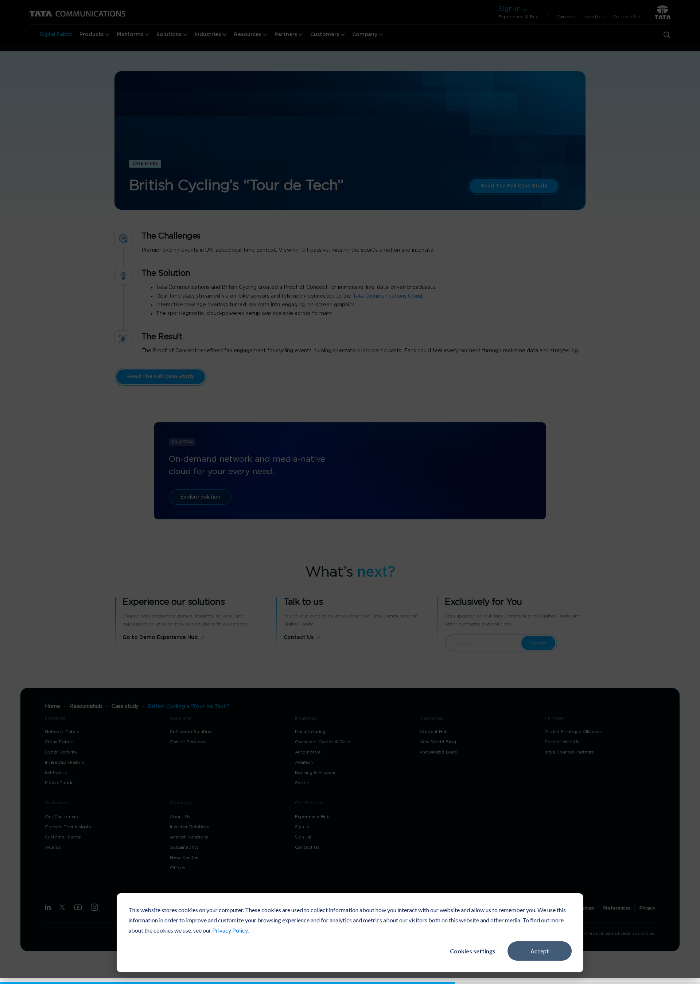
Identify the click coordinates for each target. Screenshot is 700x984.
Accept (539, 951)
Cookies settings (472, 951)
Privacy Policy (230, 930)
